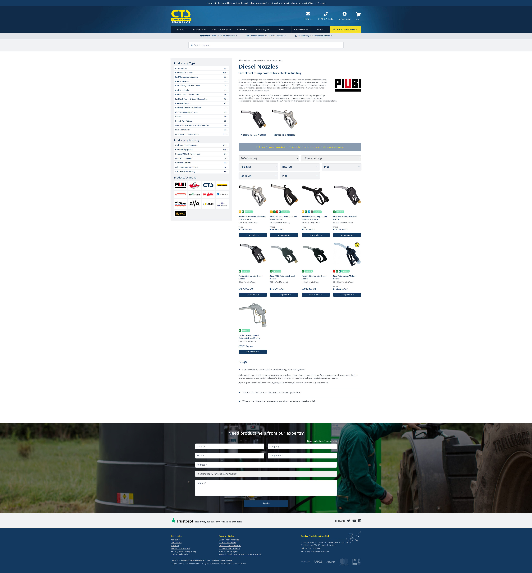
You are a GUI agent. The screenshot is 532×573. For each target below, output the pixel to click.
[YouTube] (354, 520)
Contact (320, 29)
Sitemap (175, 545)
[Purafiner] (222, 204)
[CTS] (208, 185)
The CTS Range (220, 29)
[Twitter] (348, 520)
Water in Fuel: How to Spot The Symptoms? (240, 554)
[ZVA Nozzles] (194, 204)
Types (254, 60)
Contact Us (176, 542)
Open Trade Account (229, 539)
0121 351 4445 (314, 548)
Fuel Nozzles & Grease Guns (270, 60)
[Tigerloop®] (180, 213)
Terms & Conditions (180, 548)
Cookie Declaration (180, 554)
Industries (299, 29)
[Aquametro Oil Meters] (180, 204)
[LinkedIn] (359, 520)
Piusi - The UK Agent (229, 551)
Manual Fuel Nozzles (284, 134)
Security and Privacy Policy (183, 551)
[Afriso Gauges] (222, 194)
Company (261, 29)
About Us (175, 539)
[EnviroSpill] (194, 194)
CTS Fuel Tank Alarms (229, 548)
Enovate (229, 560)
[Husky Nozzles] (194, 185)
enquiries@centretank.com (318, 551)
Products (198, 29)
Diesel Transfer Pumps (230, 545)
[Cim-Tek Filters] (208, 194)
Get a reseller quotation (320, 35)
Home (180, 29)
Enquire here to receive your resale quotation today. (317, 147)
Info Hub (242, 29)
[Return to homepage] (235, 16)
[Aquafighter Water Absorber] (180, 194)
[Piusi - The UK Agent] (180, 185)
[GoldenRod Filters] (222, 185)
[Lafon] (208, 204)
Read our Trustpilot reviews (223, 35)
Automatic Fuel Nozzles (253, 134)
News (282, 29)
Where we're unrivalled (274, 35)
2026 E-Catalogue (227, 542)
